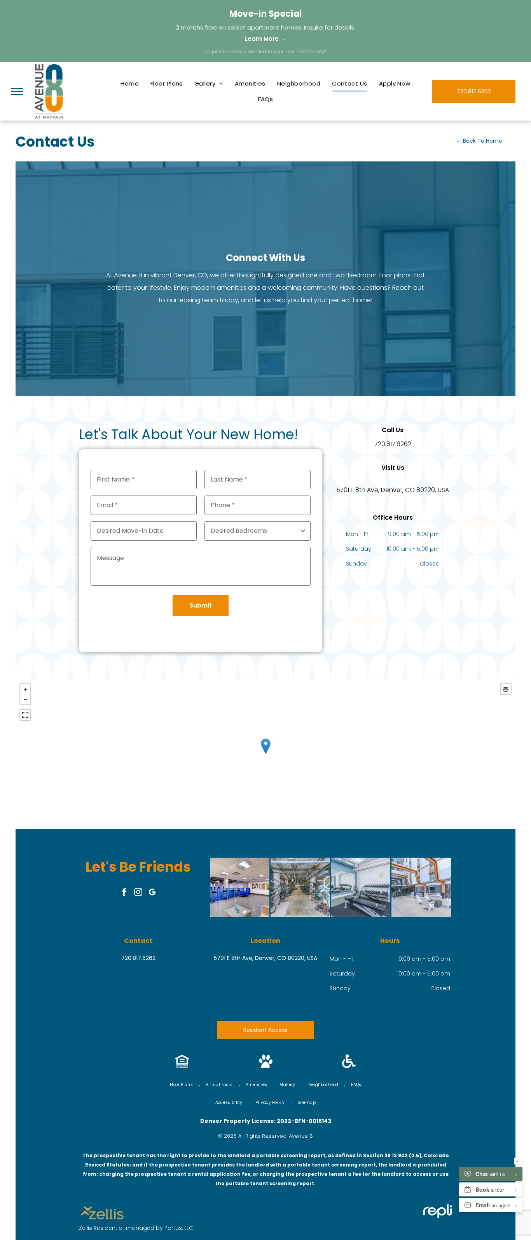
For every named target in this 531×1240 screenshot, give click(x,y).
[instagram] (138, 893)
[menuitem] (130, 83)
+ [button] (25, 689)
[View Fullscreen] (25, 715)
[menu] (17, 91)
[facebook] (124, 893)
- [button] (25, 699)
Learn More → (265, 39)
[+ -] (265, 754)
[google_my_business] (152, 893)
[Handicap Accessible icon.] (349, 1065)
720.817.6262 (392, 444)
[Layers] (506, 689)
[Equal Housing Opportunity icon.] (182, 1065)
